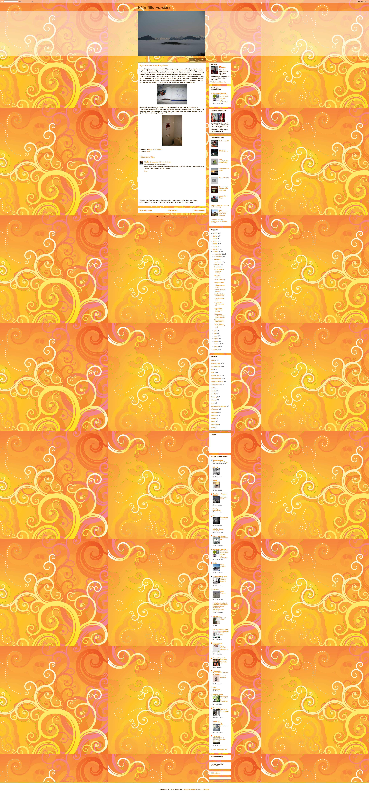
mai (215, 336)
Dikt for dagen (218, 529)
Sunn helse (215, 424)
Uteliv (215, 563)
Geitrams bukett (223, 497)
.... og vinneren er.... (219, 299)
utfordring (214, 409)
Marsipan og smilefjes (217, 643)
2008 (215, 350)
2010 (215, 249)
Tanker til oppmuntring (217, 722)
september (218, 262)
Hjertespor (216, 616)
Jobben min (215, 375)
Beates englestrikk (219, 93)
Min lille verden (154, 7)
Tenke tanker (215, 384)
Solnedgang (217, 510)
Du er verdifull (223, 738)
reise (148, 151)
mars (216, 341)
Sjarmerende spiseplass (218, 320)
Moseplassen (218, 460)
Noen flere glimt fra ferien (218, 309)
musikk (213, 391)
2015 (215, 236)
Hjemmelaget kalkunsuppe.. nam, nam (223, 188)
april (216, 338)
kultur (213, 421)
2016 (215, 233)
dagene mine (215, 363)
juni (215, 333)
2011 (215, 246)
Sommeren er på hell (224, 518)
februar (217, 344)
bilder (213, 360)
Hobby (213, 418)
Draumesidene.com (220, 576)
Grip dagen (217, 708)
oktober (217, 259)
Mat (212, 388)
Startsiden (172, 210)
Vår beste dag (224, 177)
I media (213, 394)
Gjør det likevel (223, 618)
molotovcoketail (189, 789)
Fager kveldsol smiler (224, 169)
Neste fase (216, 689)
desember (218, 254)
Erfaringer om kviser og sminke (223, 661)
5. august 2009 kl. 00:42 (160, 162)
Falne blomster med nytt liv (224, 647)
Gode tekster (215, 366)
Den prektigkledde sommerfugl (223, 160)
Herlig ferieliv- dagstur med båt (219, 325)
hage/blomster (216, 378)
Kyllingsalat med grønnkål (218, 610)
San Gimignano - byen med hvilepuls (223, 212)
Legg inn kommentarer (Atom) (177, 217)
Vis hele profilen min (218, 82)
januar (216, 346)
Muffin (146, 162)
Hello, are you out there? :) (223, 579)
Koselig (215, 509)
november (218, 256)
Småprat (214, 415)
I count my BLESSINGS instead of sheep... (220, 672)
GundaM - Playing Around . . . (219, 494)
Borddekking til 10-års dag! (224, 632)
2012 (215, 244)
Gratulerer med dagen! (219, 290)
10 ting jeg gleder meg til (219, 304)
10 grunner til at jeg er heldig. (219, 271)
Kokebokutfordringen (218, 406)
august (217, 264)
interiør (213, 400)
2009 (216, 252)
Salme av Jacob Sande (223, 150)
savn (212, 403)
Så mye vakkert (217, 276)
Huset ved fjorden (219, 536)
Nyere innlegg (146, 210)
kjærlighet (214, 412)
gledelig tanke (218, 694)
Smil (214, 687)
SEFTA (215, 467)
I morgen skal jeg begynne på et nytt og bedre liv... (219, 221)
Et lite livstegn (222, 565)
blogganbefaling (216, 381)
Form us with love (223, 676)
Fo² (214, 516)
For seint (216, 530)
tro (212, 369)
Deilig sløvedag (219, 279)
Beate (223, 67)
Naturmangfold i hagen (221, 462)
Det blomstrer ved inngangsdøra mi (219, 284)
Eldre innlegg (198, 210)
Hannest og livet (219, 658)
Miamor (215, 589)
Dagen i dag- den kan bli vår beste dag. (220, 206)
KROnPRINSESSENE (220, 629)
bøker (213, 427)
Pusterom (216, 736)
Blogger (206, 789)
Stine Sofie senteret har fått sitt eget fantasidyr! (224, 98)
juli (215, 330)
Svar (146, 171)
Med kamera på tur (220, 749)
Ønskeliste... (218, 267)
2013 (215, 241)
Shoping (214, 397)
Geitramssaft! (224, 141)
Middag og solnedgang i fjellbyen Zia (219, 315)
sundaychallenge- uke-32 (219, 294)
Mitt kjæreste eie (224, 725)
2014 (215, 238)
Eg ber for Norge (222, 197)
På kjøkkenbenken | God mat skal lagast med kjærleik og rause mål (220, 605)
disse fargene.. (223, 592)
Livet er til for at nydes (224, 710)
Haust (215, 480)
